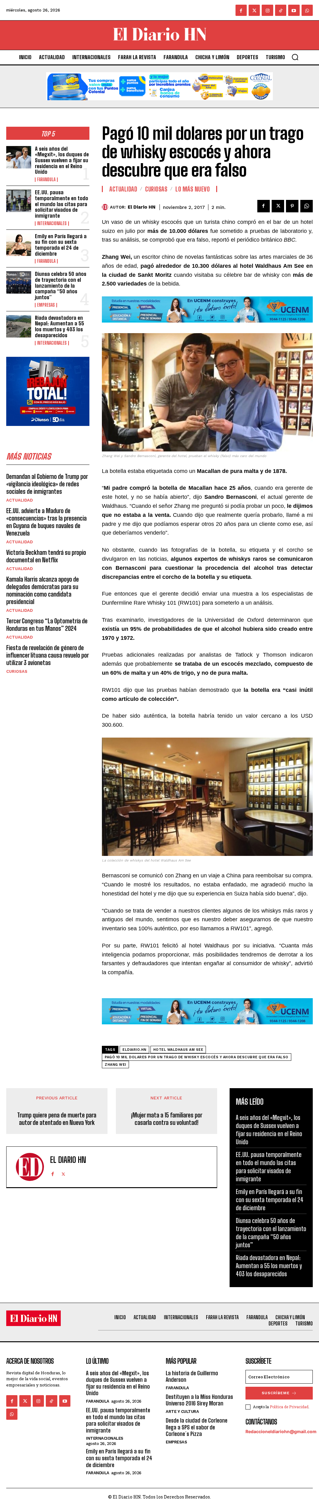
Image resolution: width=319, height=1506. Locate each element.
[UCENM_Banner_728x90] (207, 327)
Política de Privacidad (289, 1406)
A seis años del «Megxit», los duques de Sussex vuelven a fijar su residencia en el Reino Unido (62, 160)
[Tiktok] (280, 10)
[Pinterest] (292, 206)
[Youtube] (293, 10)
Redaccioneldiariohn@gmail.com (281, 1431)
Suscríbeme (276, 1393)
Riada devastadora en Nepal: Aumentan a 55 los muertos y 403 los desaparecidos (59, 326)
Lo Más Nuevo (192, 189)
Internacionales (52, 223)
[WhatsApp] (306, 206)
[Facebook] (241, 10)
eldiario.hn (134, 1050)
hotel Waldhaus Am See (178, 1050)
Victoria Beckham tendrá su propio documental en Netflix (46, 556)
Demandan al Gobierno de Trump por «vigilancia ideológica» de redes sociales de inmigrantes (47, 484)
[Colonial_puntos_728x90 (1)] (159, 105)
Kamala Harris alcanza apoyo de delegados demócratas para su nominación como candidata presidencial (42, 590)
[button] (295, 57)
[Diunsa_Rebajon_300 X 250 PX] (47, 431)
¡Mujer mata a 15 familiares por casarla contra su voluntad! (166, 1118)
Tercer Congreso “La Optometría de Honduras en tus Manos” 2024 (47, 624)
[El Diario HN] (106, 207)
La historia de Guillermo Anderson (192, 1376)
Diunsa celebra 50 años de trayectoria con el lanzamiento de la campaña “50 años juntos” (60, 285)
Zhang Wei (115, 1065)
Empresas (46, 305)
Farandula (46, 179)
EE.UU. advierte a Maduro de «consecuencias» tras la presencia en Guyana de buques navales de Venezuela (46, 522)
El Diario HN (141, 207)
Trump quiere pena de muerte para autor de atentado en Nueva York (56, 1118)
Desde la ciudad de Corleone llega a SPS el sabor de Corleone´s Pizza (196, 1427)
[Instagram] (267, 10)
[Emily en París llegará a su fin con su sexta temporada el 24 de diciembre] (18, 245)
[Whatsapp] (307, 10)
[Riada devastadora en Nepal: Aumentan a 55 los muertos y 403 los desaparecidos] (18, 326)
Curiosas (16, 671)
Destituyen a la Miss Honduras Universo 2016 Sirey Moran (199, 1400)
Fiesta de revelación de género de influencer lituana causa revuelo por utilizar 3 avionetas (47, 655)
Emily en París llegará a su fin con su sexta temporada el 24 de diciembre (61, 245)
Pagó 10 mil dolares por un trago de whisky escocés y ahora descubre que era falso (196, 1057)
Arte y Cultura (182, 1411)
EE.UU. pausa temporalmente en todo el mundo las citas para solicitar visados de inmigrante (61, 204)
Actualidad (19, 500)
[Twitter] (254, 10)
